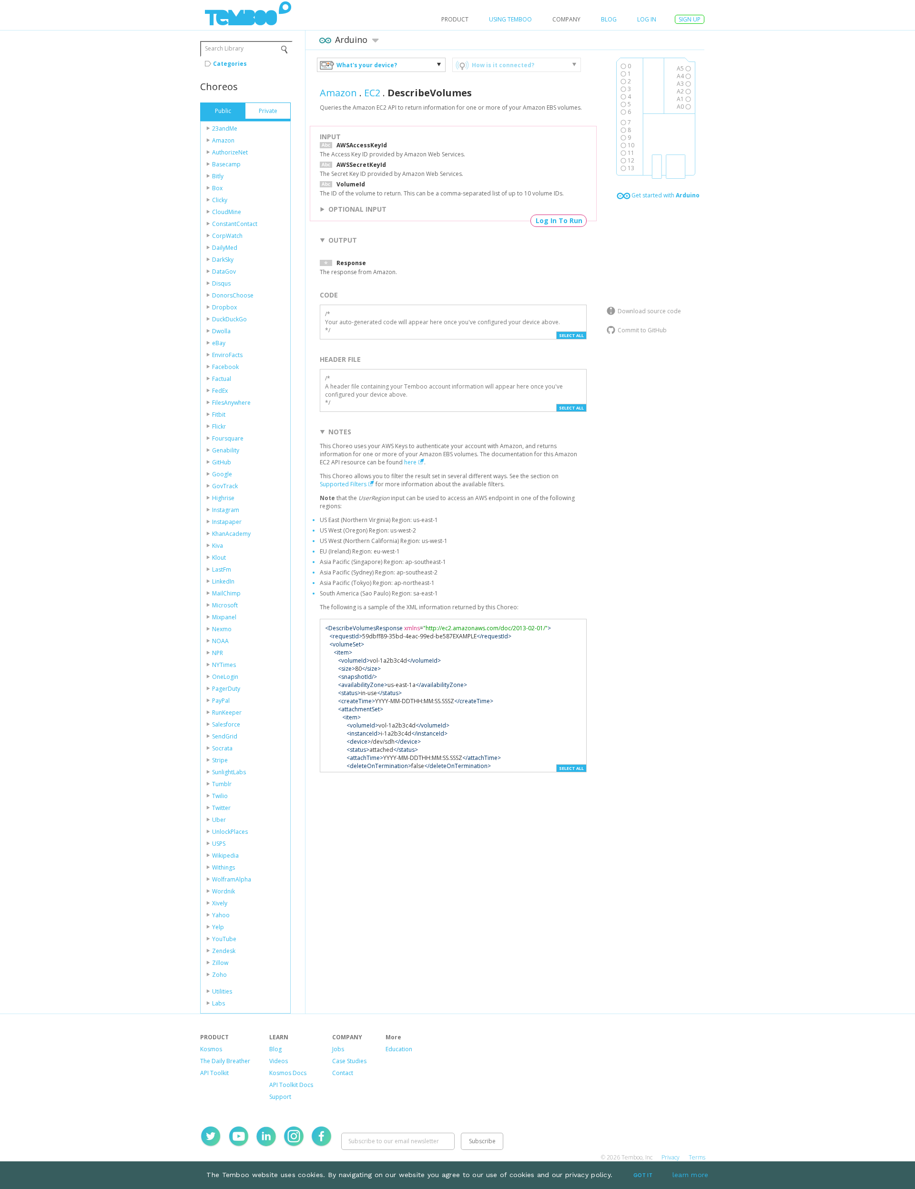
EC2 (372, 92)
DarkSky (223, 260)
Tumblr (222, 784)
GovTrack (225, 486)
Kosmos (211, 1049)
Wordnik (223, 891)
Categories (230, 64)
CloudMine (226, 212)
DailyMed (224, 248)
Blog (609, 19)
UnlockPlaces (230, 832)
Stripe (220, 760)
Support (280, 1097)
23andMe (224, 128)
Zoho (219, 975)
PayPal (221, 701)
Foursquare (228, 438)
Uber (219, 820)
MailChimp (226, 593)
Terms (697, 1157)
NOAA (220, 641)
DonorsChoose (233, 295)
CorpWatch (227, 236)
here (410, 462)
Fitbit (218, 414)
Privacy (670, 1157)
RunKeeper (227, 712)
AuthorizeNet (230, 152)
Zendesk (223, 951)
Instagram (225, 510)
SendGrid (224, 736)
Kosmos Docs (287, 1073)
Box (217, 188)
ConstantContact (234, 224)
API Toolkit (214, 1073)
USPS (218, 844)
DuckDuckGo (229, 319)
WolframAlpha (231, 879)
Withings (223, 867)
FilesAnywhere (231, 403)
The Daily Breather (225, 1061)
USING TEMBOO (510, 19)
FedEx (220, 391)
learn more (690, 1175)
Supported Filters (343, 484)
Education (399, 1049)
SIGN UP (690, 19)
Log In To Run (559, 220)
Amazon (223, 140)
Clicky (219, 200)
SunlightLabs (229, 772)
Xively (219, 903)
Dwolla (221, 331)
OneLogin (225, 677)
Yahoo (221, 915)
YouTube (224, 939)
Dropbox (224, 307)
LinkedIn (223, 581)
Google (222, 474)
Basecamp (226, 164)
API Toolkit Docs (291, 1085)
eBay (218, 343)
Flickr (219, 426)
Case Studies (349, 1061)
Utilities (222, 991)
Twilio (220, 796)
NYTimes (224, 665)
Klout (219, 558)
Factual (221, 379)
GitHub (221, 462)
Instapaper (227, 522)
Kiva (217, 546)
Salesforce (226, 724)
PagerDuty (226, 689)
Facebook (225, 367)
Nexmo (222, 629)
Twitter (221, 808)
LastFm (221, 569)
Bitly (218, 176)
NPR (217, 653)
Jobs (338, 1049)
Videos (278, 1061)
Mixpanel (224, 617)
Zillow (220, 963)
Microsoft (225, 605)
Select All (571, 335)
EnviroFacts (227, 355)
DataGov (224, 271)
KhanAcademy (231, 534)
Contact (342, 1073)
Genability (225, 450)
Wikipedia (225, 855)
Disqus (221, 283)
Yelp (218, 927)
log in (646, 19)
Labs (218, 1003)
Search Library (224, 48)
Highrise (223, 498)
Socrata (222, 748)
